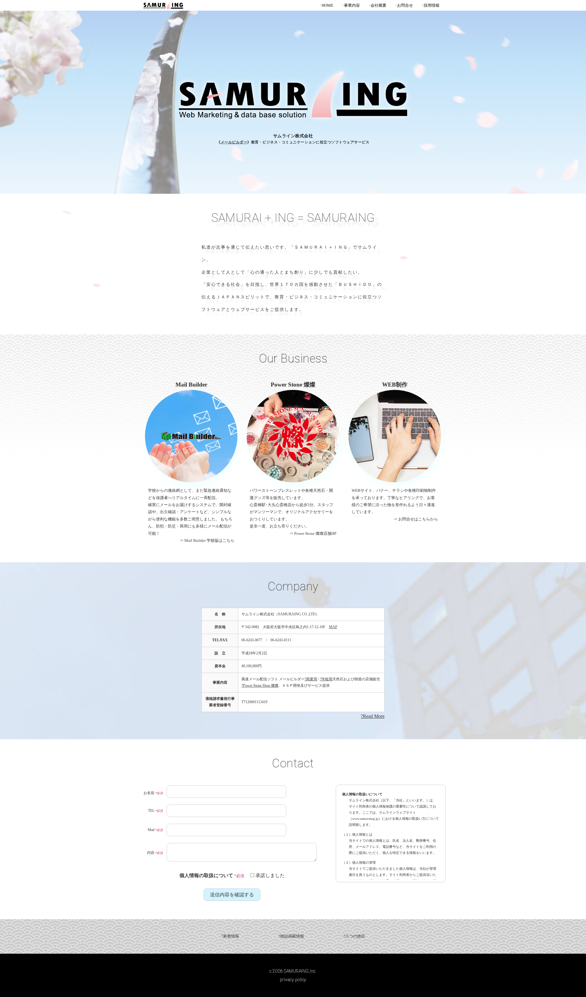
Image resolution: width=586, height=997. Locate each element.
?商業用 (311, 679)
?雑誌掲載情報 (291, 936)
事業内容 (352, 5)
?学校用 (326, 679)
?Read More (373, 716)
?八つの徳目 (354, 936)
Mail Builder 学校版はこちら (209, 540)
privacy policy (293, 979)
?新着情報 (230, 936)
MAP (333, 627)
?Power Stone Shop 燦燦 (259, 685)
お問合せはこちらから (418, 519)
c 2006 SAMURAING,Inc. (293, 971)
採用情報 (432, 5)
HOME (327, 5)
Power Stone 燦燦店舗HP (315, 533)
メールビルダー (234, 142)
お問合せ (405, 5)
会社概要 (378, 5)
